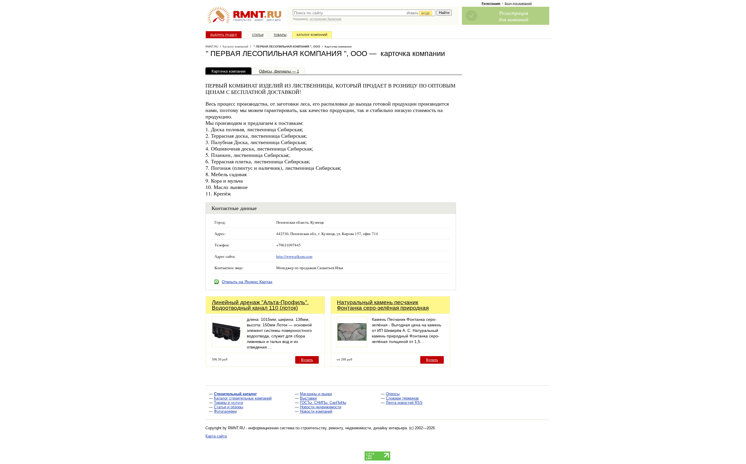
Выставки (308, 398)
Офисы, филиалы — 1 (279, 71)
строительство (242, 19)
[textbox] (364, 13)
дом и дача (274, 19)
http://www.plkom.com (294, 256)
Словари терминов (402, 398)
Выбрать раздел (223, 34)
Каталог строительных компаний (243, 398)
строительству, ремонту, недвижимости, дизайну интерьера (354, 428)
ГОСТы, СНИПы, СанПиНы (323, 402)
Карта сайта (216, 436)
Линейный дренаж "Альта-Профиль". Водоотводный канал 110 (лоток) (260, 305)
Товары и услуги (228, 402)
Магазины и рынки (316, 394)
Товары (280, 34)
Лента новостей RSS (404, 402)
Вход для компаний (518, 3)
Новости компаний (316, 411)
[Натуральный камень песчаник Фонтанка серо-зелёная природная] (352, 345)
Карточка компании (228, 71)
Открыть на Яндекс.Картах (247, 281)
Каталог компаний (312, 34)
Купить (307, 360)
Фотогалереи (225, 411)
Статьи (257, 34)
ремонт (259, 19)
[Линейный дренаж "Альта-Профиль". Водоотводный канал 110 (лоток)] (227, 345)
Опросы (393, 394)
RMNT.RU (211, 46)
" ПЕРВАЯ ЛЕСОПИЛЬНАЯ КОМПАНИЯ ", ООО (286, 46)
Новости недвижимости (320, 407)
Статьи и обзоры (228, 407)
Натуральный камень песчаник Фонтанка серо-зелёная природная (383, 305)
